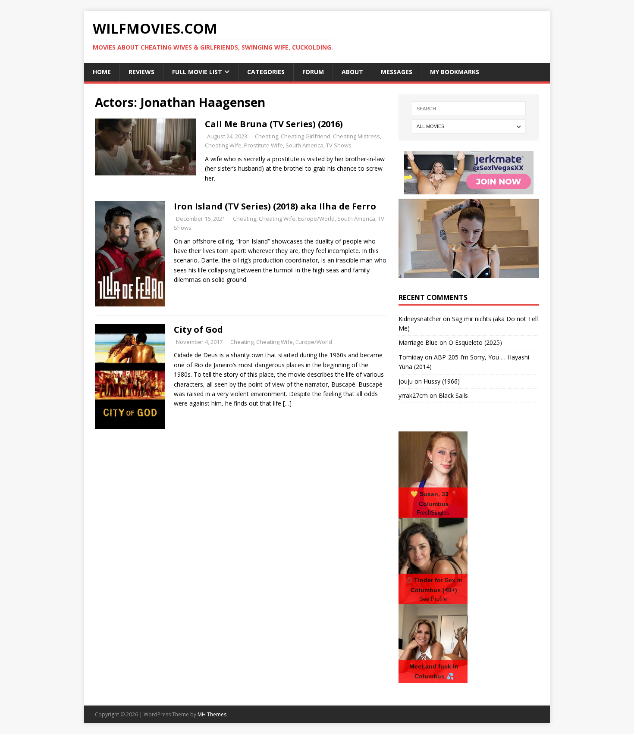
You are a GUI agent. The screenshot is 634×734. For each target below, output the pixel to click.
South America (304, 145)
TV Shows (339, 145)
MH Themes (212, 714)
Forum (313, 72)
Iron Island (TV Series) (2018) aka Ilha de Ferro (275, 206)
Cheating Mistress (356, 136)
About (352, 72)
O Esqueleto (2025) (475, 342)
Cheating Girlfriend (305, 136)
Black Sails (453, 395)
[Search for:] (468, 108)
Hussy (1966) (442, 381)
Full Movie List (197, 72)
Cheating (266, 136)
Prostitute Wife (263, 145)
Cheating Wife (223, 145)
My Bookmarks (454, 72)
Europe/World (316, 218)
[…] (287, 403)
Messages (396, 72)
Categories (266, 72)
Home (102, 72)
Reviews (141, 72)
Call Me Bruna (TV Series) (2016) (274, 124)
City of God (198, 329)
